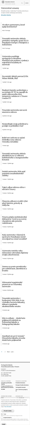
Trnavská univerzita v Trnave (13, 5)
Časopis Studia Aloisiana (22, 385)
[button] (22, 3)
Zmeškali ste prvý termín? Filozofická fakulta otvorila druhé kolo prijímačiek (13, 338)
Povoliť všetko (8, 410)
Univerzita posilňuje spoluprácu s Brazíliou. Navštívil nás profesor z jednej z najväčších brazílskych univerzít (15, 60)
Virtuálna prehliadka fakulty (6, 383)
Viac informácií (7, 406)
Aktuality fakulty (6, 15)
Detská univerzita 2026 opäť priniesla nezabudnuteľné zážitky (13, 173)
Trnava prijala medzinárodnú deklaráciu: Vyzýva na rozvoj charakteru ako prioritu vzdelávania (14, 220)
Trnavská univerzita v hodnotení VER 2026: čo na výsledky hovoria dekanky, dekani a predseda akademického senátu (13, 302)
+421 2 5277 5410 (7, 373)
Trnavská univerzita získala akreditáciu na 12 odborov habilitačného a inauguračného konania (15, 157)
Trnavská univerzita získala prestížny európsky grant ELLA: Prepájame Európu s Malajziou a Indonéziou (15, 41)
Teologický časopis (21, 387)
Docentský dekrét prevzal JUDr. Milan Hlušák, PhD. (15, 77)
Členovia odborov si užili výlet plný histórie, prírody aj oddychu (15, 203)
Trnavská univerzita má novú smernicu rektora (14, 111)
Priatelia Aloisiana (20, 383)
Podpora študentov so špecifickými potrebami (7, 386)
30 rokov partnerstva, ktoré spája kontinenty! (13, 26)
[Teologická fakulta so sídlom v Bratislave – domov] (11, 1)
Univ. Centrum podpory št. (21, 390)
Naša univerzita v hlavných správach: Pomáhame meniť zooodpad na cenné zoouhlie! (14, 237)
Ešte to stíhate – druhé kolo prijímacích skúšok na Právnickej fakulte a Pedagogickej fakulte (13, 321)
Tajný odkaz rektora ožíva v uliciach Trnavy (13, 188)
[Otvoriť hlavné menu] (26, 3)
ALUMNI (3, 389)
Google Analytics (7, 417)
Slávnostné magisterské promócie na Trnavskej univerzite (12, 284)
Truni (4, 414)
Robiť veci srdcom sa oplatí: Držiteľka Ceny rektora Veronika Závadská (13, 140)
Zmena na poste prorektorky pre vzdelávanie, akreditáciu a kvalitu (14, 268)
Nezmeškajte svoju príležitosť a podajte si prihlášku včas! (15, 125)
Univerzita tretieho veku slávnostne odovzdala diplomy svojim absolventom (15, 253)
